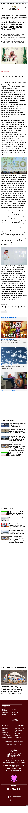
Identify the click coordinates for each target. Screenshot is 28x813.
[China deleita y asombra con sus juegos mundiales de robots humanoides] (5, 425)
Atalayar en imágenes (7, 737)
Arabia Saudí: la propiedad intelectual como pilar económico (14, 38)
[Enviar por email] (3, 76)
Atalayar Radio (5, 732)
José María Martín (5, 71)
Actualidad (15, 712)
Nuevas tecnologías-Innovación (15, 719)
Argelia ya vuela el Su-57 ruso (17, 518)
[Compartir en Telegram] (19, 76)
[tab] (6, 696)
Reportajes (5, 716)
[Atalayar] (14, 8)
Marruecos (5, 712)
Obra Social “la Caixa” (20, 728)
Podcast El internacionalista (6, 735)
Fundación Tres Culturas (18, 731)
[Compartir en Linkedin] (22, 76)
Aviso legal (19, 744)
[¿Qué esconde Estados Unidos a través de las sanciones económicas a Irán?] (5, 454)
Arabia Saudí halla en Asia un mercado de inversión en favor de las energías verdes (14, 42)
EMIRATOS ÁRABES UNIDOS (15, 3)
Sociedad (14, 714)
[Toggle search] (25, 8)
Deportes (14, 716)
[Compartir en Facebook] (9, 76)
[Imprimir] (6, 76)
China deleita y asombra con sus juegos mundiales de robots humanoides (17, 425)
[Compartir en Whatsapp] (25, 76)
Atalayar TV (5, 730)
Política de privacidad (10, 744)
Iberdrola (17, 733)
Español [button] (24, 1)
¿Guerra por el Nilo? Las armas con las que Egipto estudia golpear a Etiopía (16, 532)
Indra (16, 735)
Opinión (4, 717)
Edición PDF (5, 728)
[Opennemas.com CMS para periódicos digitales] (14, 798)
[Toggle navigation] (2, 8)
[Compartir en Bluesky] (15, 76)
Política (14, 709)
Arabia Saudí (4, 312)
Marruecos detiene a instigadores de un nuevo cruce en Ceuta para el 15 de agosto (17, 526)
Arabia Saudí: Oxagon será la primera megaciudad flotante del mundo (14, 34)
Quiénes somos (8, 741)
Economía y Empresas (5, 710)
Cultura (4, 714)
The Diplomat (18, 737)
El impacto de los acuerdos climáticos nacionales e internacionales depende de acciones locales (17, 432)
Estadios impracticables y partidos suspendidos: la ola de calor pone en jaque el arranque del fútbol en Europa (17, 439)
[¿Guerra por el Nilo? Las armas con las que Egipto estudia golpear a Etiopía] (5, 532)
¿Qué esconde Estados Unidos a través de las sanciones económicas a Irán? (17, 454)
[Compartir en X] (12, 76)
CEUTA (7, 3)
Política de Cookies (18, 741)
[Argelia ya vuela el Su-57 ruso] (5, 519)
